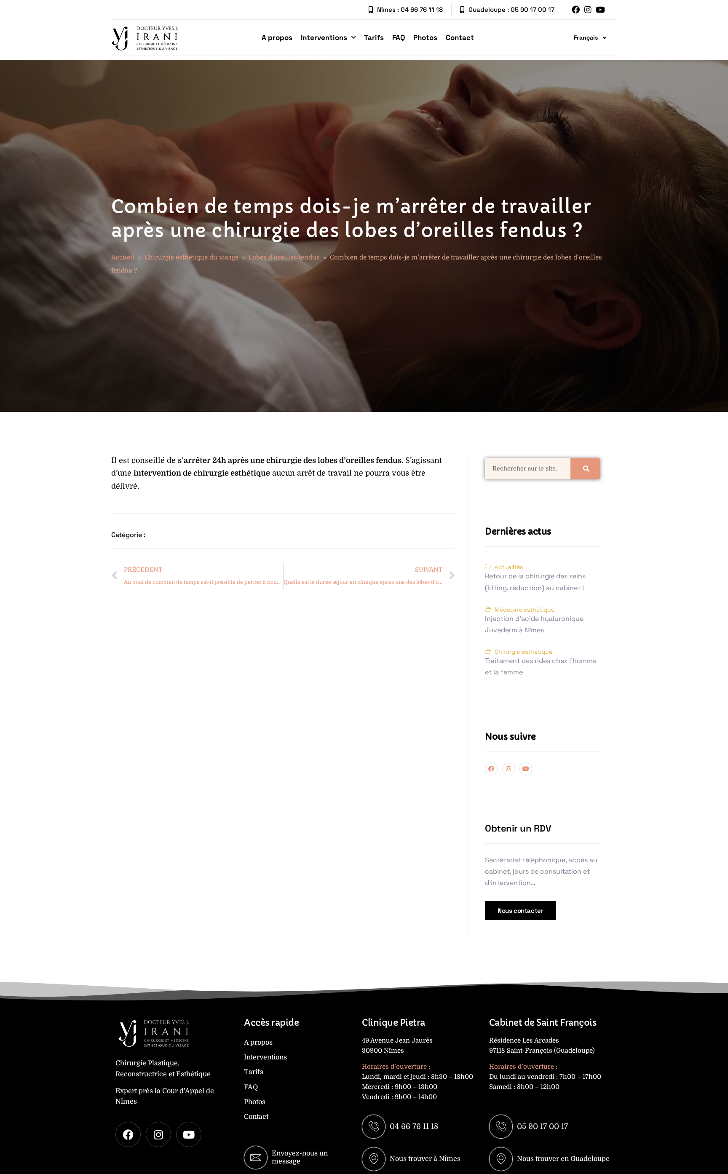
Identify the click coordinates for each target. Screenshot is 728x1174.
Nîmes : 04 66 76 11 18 (410, 9)
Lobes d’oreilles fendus (284, 257)
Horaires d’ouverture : (396, 1066)
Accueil (122, 257)
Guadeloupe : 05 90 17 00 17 (511, 9)
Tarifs (374, 37)
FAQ (398, 37)
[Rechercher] (585, 468)
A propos (277, 37)
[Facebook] (576, 9)
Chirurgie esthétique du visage (191, 257)
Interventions (324, 37)
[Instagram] (588, 9)
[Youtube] (600, 9)
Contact (460, 37)
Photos (425, 37)
